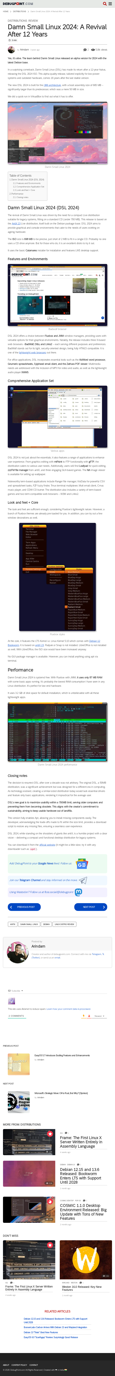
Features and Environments (28, 183)
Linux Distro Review (64, 924)
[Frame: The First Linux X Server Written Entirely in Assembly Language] (29, 1142)
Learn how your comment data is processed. (69, 1009)
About (6, 1365)
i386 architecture (52, 85)
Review (33, 20)
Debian (46, 924)
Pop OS (78, 1200)
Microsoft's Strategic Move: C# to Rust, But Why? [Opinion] (61, 1093)
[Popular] (50, 1134)
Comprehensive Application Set (30, 186)
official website (47, 844)
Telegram (96, 954)
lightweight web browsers (32, 352)
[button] (105, 4)
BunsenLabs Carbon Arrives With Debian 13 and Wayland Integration (55, 1327)
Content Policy (19, 1365)
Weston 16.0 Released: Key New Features (82, 1288)
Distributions (17, 20)
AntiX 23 (16, 223)
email (57, 957)
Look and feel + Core (25, 190)
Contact (33, 1365)
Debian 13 (71, 1164)
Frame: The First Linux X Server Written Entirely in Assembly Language (81, 1141)
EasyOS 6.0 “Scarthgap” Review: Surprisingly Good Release (51, 1337)
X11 (61, 1133)
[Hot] (50, 1201)
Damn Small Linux (29, 924)
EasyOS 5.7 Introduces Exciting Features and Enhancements (62, 1055)
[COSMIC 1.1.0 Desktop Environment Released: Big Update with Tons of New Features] (29, 1210)
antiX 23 (39, 645)
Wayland (65, 1283)
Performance (17, 193)
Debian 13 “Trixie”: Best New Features (41, 1332)
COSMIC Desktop (67, 1200)
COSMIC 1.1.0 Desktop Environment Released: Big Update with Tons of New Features (83, 1211)
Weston (74, 1283)
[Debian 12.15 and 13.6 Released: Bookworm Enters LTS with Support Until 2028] (29, 1174)
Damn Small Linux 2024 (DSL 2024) (27, 179)
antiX (12, 924)
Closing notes (22, 197)
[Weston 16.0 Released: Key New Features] (86, 1259)
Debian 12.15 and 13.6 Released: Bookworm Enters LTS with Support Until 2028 (80, 1175)
